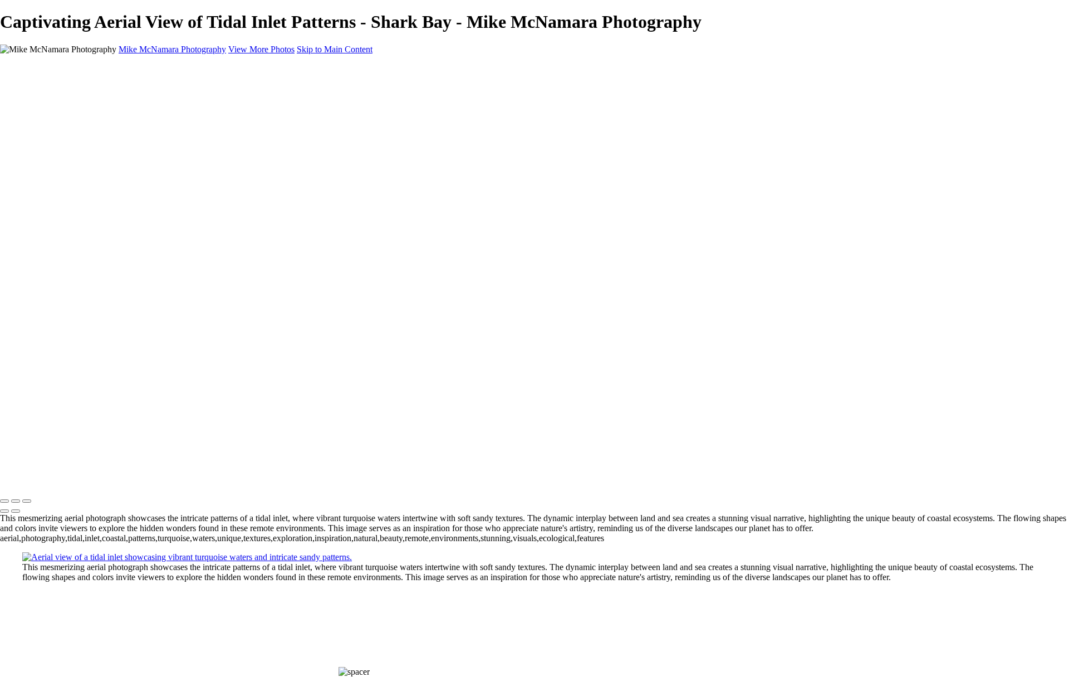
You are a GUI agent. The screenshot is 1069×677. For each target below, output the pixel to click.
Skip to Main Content (334, 49)
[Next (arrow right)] (15, 511)
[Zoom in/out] (26, 501)
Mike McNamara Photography (53, 478)
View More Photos (261, 49)
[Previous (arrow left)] (4, 511)
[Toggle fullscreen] (15, 501)
